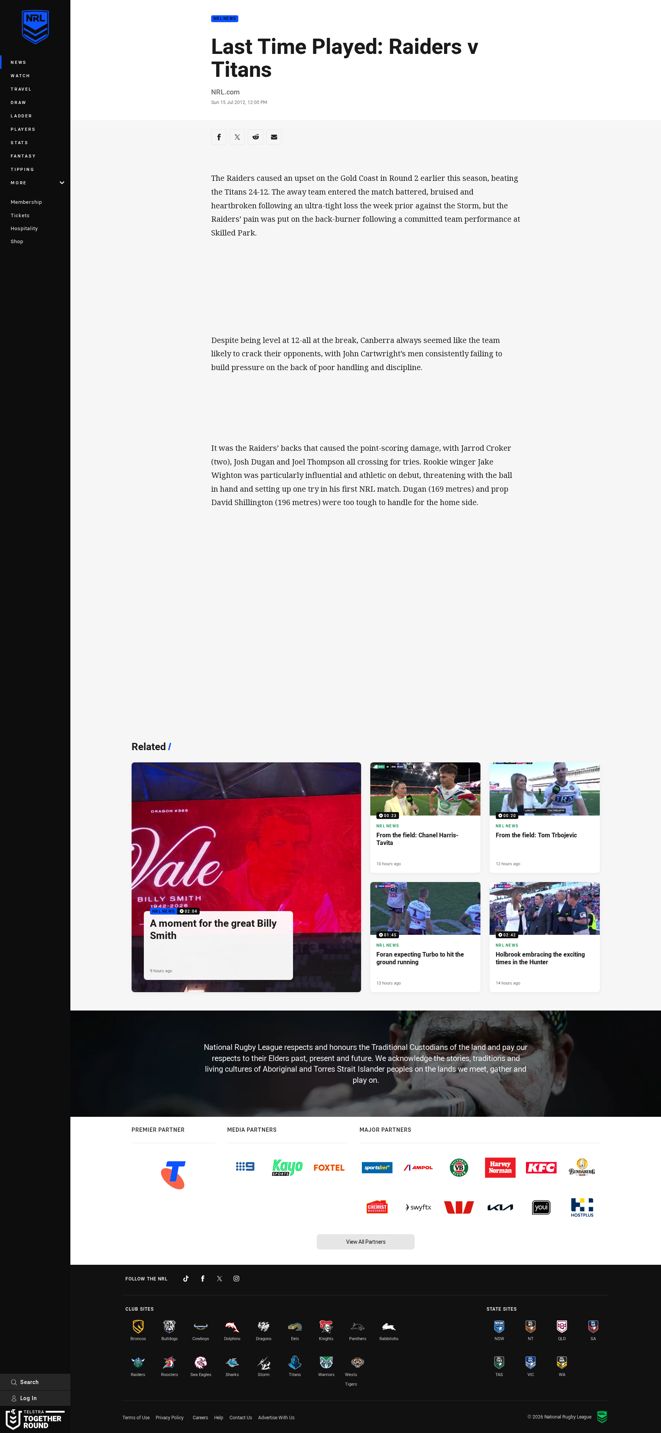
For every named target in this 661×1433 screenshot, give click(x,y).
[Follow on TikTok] (186, 1278)
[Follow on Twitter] (220, 1278)
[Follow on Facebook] (203, 1278)
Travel (21, 89)
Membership (26, 201)
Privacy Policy (170, 1417)
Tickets (20, 215)
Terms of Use (136, 1417)
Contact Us (241, 1417)
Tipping (22, 169)
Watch (21, 75)
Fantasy (23, 156)
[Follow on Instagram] (236, 1278)
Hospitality (24, 228)
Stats (20, 142)
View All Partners (366, 1241)
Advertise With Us (276, 1417)
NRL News (224, 18)
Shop (17, 241)
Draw (19, 102)
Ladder (22, 116)
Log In (28, 1398)
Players (23, 129)
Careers (200, 1417)
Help (218, 1417)
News (19, 62)
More (19, 182)
